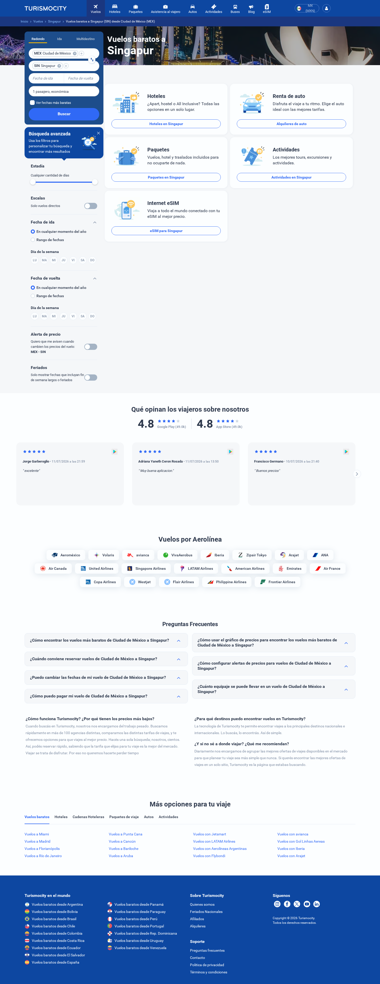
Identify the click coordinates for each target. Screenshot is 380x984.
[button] (326, 8)
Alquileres (198, 926)
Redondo (38, 39)
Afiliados (197, 919)
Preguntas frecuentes (207, 950)
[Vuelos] (45, 8)
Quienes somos (202, 904)
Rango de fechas (50, 240)
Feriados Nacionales (206, 912)
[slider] (33, 182)
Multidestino (86, 39)
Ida (59, 39)
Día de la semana (45, 252)
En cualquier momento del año (61, 231)
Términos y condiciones (208, 972)
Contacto (197, 958)
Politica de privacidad (207, 965)
